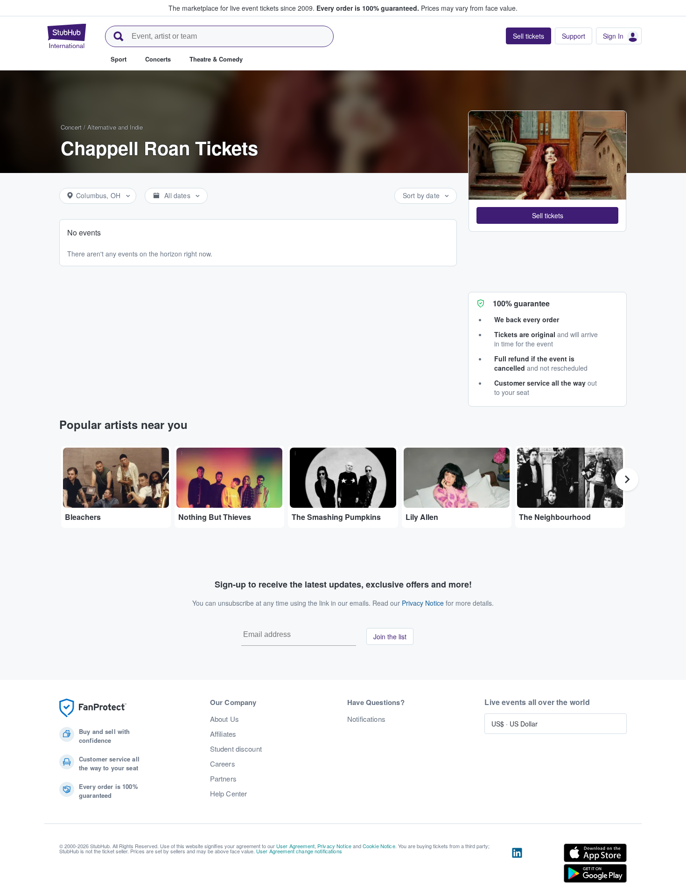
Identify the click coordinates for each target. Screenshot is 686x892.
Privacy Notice (423, 603)
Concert (71, 127)
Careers (222, 764)
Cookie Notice (379, 846)
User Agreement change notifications (299, 851)
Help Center (228, 793)
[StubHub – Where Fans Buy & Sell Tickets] (66, 36)
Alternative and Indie (115, 127)
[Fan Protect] (92, 708)
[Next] (626, 479)
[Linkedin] (517, 865)
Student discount (236, 749)
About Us (224, 719)
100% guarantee (521, 303)
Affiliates (223, 734)
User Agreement (295, 846)
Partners (223, 778)
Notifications (366, 719)
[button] (547, 215)
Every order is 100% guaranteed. (367, 8)
